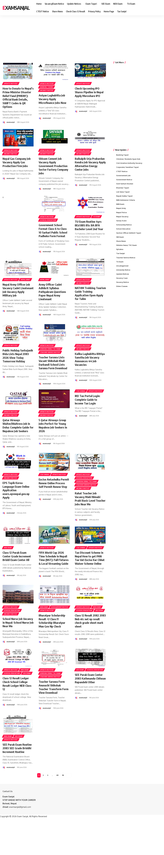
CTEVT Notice (121, 171)
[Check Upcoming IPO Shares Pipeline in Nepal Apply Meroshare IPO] (90, 70)
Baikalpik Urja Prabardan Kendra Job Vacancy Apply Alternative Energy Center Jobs (90, 164)
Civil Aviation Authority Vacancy (129, 163)
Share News (121, 241)
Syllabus (119, 249)
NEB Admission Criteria (125, 200)
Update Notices (10, 83)
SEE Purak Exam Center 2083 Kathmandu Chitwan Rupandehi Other (90, 678)
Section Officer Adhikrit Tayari (128, 233)
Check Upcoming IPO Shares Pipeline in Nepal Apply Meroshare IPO (89, 92)
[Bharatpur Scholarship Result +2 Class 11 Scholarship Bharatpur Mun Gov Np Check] (54, 594)
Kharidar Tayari (122, 188)
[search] (160, 7)
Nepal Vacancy (122, 217)
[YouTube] (156, 7)
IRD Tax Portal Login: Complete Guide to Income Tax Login (87, 399)
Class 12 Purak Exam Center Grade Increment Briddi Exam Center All (17, 556)
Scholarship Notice (59, 607)
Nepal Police (121, 212)
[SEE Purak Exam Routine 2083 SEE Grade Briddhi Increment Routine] (18, 723)
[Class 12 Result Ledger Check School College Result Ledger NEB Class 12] (18, 657)
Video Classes (121, 286)
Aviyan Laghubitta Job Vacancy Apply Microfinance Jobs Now (52, 98)
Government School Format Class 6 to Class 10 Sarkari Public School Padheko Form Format (53, 230)
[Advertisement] (79, 35)
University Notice (123, 270)
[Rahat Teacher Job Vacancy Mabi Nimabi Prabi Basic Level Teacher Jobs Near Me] (90, 461)
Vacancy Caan (122, 278)
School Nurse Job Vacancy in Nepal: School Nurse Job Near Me (18, 622)
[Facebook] (150, 7)
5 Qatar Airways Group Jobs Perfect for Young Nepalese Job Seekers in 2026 (53, 425)
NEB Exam (8, 547)
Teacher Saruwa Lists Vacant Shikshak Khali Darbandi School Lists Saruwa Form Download (53, 362)
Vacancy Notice (46, 90)
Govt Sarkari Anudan (124, 184)
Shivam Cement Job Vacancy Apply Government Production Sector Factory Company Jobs (53, 166)
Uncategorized (122, 266)
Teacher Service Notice (50, 352)
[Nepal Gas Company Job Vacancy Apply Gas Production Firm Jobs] (18, 137)
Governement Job (123, 175)
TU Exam (96, 216)
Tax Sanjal (80, 391)
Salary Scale (121, 221)
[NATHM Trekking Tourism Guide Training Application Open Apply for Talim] (90, 266)
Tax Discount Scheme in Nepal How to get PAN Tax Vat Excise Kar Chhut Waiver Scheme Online (90, 558)
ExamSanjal (16, 8)
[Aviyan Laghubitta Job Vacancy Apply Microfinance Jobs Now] (54, 70)
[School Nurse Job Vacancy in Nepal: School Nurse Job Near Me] (18, 594)
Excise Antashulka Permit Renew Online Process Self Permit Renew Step (54, 483)
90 (63, 775)
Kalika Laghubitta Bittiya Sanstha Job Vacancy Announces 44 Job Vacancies (90, 359)
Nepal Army (25, 279)
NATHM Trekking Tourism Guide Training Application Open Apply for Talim (90, 293)
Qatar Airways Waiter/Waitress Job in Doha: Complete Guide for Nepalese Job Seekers (18, 425)
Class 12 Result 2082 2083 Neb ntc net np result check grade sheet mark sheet (90, 621)
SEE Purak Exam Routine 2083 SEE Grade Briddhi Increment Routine (17, 748)
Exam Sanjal (8, 796)
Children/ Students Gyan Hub (128, 159)
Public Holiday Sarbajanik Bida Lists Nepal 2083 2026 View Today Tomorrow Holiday (18, 356)
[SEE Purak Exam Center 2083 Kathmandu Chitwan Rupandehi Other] (90, 657)
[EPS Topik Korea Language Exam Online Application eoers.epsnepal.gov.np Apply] (18, 461)
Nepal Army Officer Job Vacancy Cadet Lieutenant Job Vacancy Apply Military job (18, 290)
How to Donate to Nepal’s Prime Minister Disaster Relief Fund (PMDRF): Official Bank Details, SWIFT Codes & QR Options (18, 97)
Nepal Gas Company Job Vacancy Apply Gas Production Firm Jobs (17, 162)
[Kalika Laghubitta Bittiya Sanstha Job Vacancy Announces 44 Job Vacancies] (90, 332)
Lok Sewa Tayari (123, 192)
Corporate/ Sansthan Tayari (127, 167)
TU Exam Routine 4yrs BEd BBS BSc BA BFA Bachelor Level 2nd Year (89, 225)
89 (57, 775)
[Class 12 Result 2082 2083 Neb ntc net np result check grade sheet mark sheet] (90, 594)
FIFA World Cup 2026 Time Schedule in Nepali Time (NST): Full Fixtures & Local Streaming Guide (54, 558)
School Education (48, 220)
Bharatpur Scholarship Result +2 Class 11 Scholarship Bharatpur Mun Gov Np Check (52, 621)
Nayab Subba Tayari (124, 196)
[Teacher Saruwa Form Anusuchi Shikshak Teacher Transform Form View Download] (54, 657)
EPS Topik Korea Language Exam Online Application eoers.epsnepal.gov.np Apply (16, 490)
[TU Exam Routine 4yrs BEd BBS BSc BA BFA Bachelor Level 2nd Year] (90, 204)
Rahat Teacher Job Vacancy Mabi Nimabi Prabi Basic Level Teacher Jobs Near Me (90, 498)
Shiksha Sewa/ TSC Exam (50, 349)
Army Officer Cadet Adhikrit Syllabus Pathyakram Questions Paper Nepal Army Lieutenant (52, 292)
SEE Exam (99, 610)
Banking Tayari (46, 87)
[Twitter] (153, 7)
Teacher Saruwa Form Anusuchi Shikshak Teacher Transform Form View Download (53, 687)
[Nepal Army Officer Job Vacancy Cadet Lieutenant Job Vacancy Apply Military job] (18, 266)
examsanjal (11, 122)
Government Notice (124, 180)
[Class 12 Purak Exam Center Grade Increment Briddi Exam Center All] (18, 535)
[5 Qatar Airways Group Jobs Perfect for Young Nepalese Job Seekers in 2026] (54, 398)
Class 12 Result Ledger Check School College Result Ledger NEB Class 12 (17, 683)
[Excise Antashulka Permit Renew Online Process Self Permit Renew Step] (54, 461)
